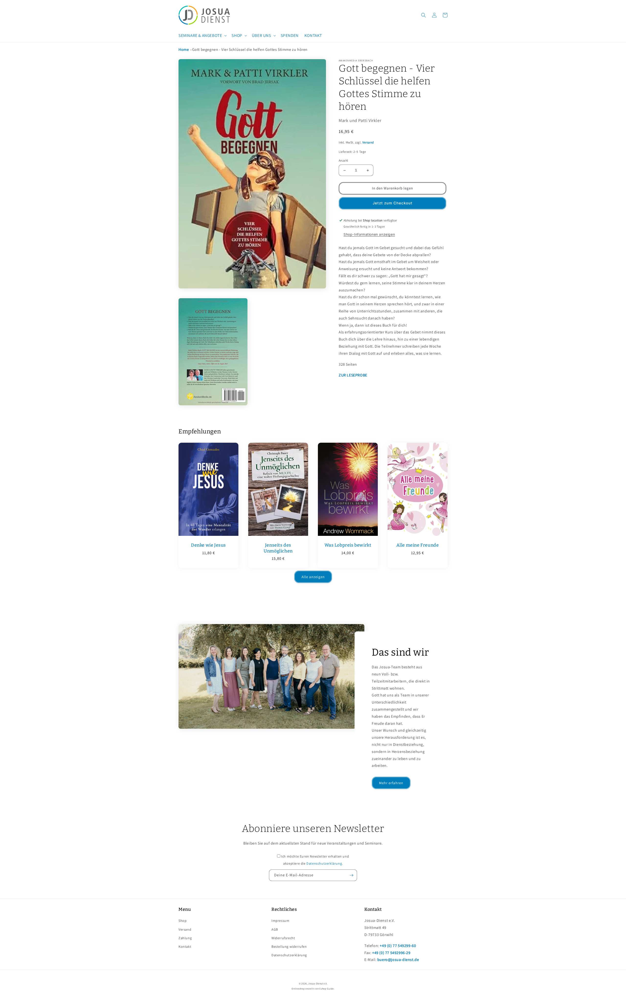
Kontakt (185, 946)
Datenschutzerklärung (324, 863)
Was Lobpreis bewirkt (347, 545)
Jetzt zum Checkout (393, 203)
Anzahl (343, 161)
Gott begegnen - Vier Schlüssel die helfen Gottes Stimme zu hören (250, 49)
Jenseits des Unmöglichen (278, 547)
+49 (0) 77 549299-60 (398, 945)
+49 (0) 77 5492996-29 (391, 952)
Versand (368, 143)
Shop (183, 920)
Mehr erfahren (391, 783)
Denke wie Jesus (208, 545)
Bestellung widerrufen (289, 946)
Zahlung (185, 938)
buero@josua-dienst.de (398, 959)
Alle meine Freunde (417, 545)
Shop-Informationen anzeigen (369, 234)
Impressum (280, 920)
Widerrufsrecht (283, 938)
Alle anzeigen (313, 576)
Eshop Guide (326, 988)
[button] (202, 35)
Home (184, 49)
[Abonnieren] (351, 875)
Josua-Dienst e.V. (317, 983)
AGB (274, 929)
